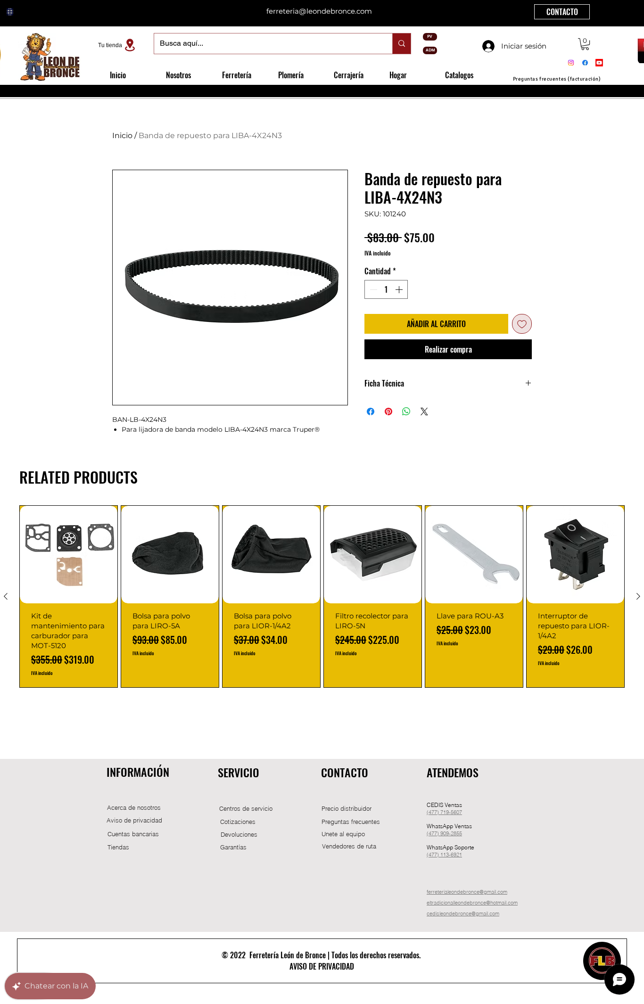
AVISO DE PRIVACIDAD (321, 966)
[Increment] (399, 289)
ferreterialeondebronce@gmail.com (467, 892)
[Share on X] (424, 411)
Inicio (122, 135)
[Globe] (10, 12)
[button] (585, 44)
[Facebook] (585, 62)
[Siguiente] (638, 596)
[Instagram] (571, 62)
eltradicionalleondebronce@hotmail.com (472, 902)
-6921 (455, 854)
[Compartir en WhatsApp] (406, 411)
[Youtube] (599, 62)
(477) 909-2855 (444, 833)
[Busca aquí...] (401, 43)
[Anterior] (5, 596)
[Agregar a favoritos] (522, 324)
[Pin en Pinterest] (388, 411)
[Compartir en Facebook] (370, 411)
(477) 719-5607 (333, 11)
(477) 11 (436, 854)
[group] (322, 596)
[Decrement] (372, 289)
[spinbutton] (386, 289)
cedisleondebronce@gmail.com (463, 913)
